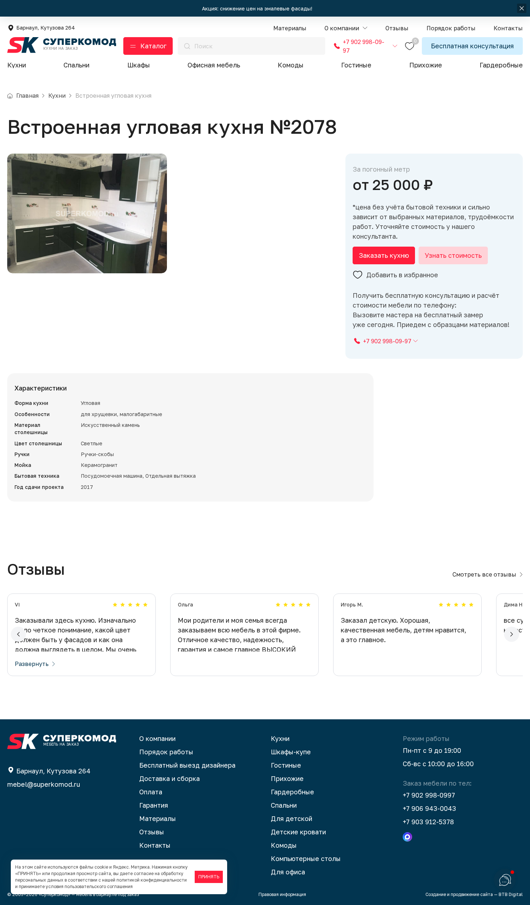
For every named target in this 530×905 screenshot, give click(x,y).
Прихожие (425, 65)
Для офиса (288, 872)
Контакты (155, 845)
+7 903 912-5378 (428, 822)
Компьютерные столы (306, 858)
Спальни (76, 65)
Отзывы (151, 832)
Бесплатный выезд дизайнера (187, 765)
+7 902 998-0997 (429, 795)
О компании (157, 738)
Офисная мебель (213, 65)
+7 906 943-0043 (429, 808)
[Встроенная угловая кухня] (87, 213)
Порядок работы (166, 752)
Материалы (157, 818)
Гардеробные (501, 65)
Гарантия (153, 805)
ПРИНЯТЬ (208, 876)
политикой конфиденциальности (151, 880)
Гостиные (356, 65)
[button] (345, 28)
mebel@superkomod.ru (43, 784)
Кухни (16, 65)
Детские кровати (298, 832)
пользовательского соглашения (99, 886)
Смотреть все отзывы (484, 574)
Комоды (291, 65)
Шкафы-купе (291, 752)
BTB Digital (511, 894)
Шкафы (138, 65)
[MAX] (407, 837)
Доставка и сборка (169, 778)
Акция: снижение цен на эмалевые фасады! (258, 8)
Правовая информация (282, 894)
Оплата (150, 792)
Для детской (291, 818)
